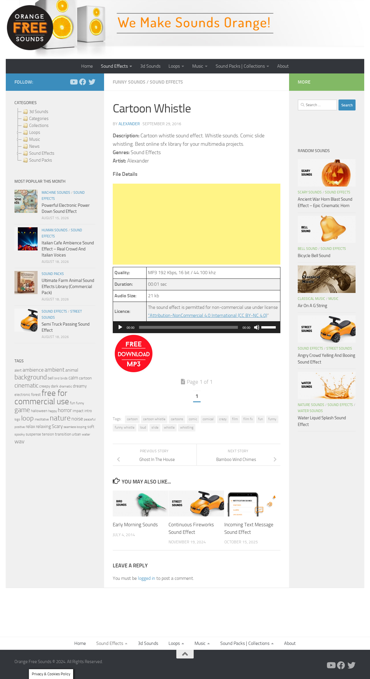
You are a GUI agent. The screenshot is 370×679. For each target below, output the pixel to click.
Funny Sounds (129, 82)
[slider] (269, 327)
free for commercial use (41, 397)
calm (73, 378)
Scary (57, 426)
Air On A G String (312, 305)
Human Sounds (55, 230)
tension (48, 434)
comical (208, 419)
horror (65, 410)
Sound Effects (114, 66)
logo (17, 419)
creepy (44, 386)
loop (27, 418)
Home (87, 66)
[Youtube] (73, 81)
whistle (169, 427)
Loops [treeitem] (34, 132)
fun (260, 419)
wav (19, 441)
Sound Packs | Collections (240, 66)
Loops (174, 66)
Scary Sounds (310, 192)
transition (63, 434)
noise (77, 419)
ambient (54, 369)
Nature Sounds (311, 405)
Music (197, 66)
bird (57, 378)
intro (88, 411)
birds (64, 378)
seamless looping (75, 427)
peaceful (89, 419)
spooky (19, 434)
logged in (146, 578)
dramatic (65, 386)
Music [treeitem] (34, 139)
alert (18, 370)
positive (19, 427)
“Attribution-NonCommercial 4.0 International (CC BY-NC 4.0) (207, 315)
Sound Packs (53, 274)
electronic (22, 394)
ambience (33, 370)
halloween (39, 411)
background (30, 377)
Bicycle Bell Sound (314, 255)
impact (78, 411)
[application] (196, 327)
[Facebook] (82, 81)
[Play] (120, 327)
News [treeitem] (34, 146)
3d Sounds (150, 66)
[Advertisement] (196, 224)
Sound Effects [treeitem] (41, 153)
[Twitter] (91, 81)
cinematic (26, 385)
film (235, 419)
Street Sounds (339, 348)
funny (272, 419)
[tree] (54, 136)
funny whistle (124, 427)
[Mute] (257, 327)
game (22, 410)
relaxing (43, 426)
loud (143, 427)
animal (71, 370)
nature (60, 417)
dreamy (80, 386)
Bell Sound (307, 249)
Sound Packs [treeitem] (40, 160)
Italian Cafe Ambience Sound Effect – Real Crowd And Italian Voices (68, 249)
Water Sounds (310, 411)
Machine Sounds (56, 193)
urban (76, 434)
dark (54, 386)
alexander (129, 123)
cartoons (177, 419)
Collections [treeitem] (39, 125)
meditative (42, 419)
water (86, 434)
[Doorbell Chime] (134, 370)
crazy (223, 419)
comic (193, 419)
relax (30, 426)
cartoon (132, 419)
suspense (33, 434)
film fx (248, 419)
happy (52, 411)
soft (90, 426)
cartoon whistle (154, 419)
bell (50, 378)
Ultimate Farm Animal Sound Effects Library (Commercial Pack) (68, 286)
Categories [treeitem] (39, 118)
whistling (186, 427)
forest (36, 394)
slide (154, 427)
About (283, 66)
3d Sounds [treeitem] (38, 111)
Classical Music (311, 299)
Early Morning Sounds (135, 525)
